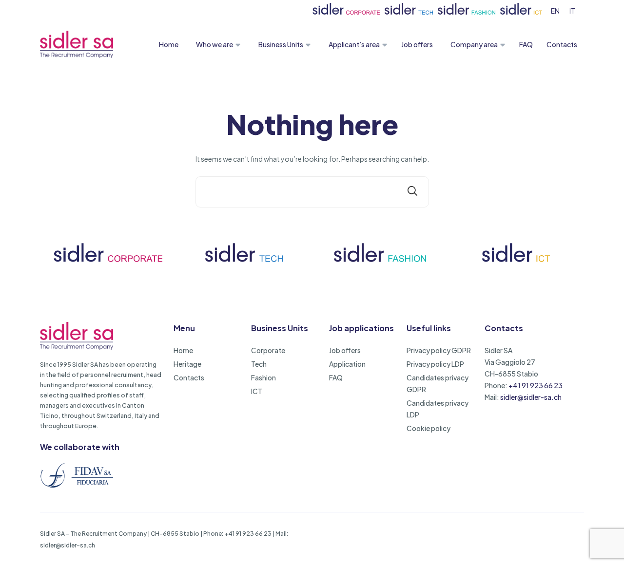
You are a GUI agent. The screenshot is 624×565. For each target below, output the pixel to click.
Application (347, 363)
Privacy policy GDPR (439, 350)
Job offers (417, 44)
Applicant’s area (354, 44)
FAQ (526, 44)
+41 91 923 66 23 (535, 385)
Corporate (268, 350)
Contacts (561, 44)
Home (168, 44)
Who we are (214, 44)
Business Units (280, 44)
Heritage (187, 363)
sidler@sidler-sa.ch (531, 397)
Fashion (263, 377)
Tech (259, 363)
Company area (474, 44)
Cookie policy (428, 428)
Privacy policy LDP (435, 363)
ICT (256, 391)
